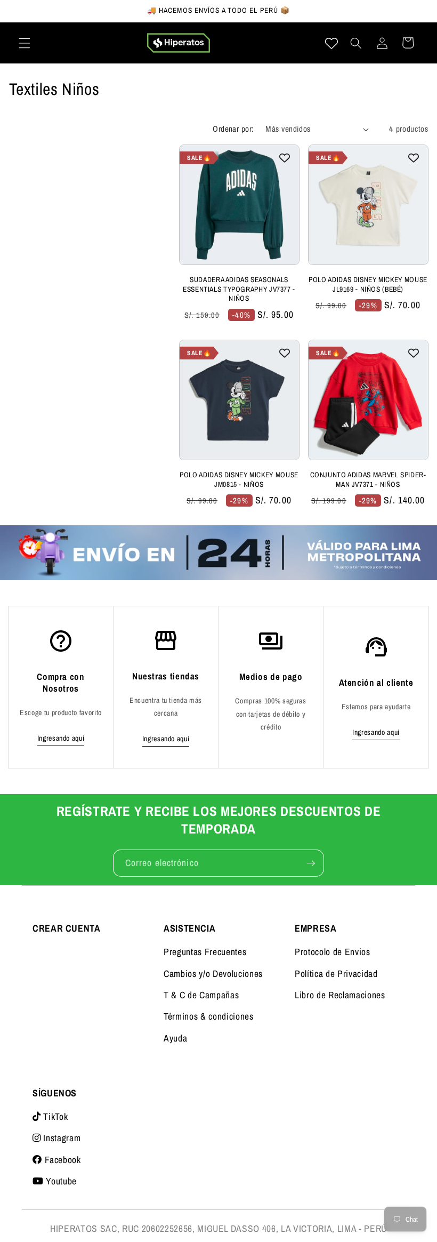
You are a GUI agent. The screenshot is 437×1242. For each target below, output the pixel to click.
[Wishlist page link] (331, 43)
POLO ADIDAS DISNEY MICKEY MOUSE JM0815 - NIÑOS (239, 479)
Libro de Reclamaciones (340, 995)
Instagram (60, 1138)
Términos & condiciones (209, 1016)
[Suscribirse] (310, 863)
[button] (24, 42)
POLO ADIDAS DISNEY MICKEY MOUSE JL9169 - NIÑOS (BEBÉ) (368, 284)
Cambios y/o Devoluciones (213, 973)
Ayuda (175, 1038)
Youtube (60, 1181)
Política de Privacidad (336, 973)
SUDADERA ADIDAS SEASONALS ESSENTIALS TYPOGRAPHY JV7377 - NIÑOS (239, 289)
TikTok (54, 1116)
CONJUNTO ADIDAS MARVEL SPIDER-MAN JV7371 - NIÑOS (368, 479)
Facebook (62, 1159)
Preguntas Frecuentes (205, 951)
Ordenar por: (233, 128)
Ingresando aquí (61, 738)
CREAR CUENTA (67, 928)
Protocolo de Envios (332, 951)
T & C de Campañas (201, 995)
